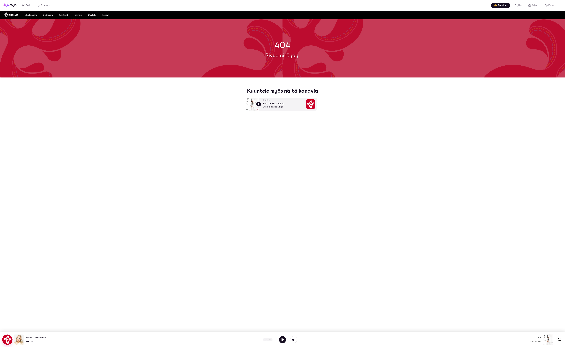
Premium (78, 15)
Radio (28, 5)
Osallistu (92, 15)
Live (269, 339)
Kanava (105, 15)
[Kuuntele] (282, 339)
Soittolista (48, 15)
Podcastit (45, 5)
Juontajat (63, 15)
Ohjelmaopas (31, 15)
